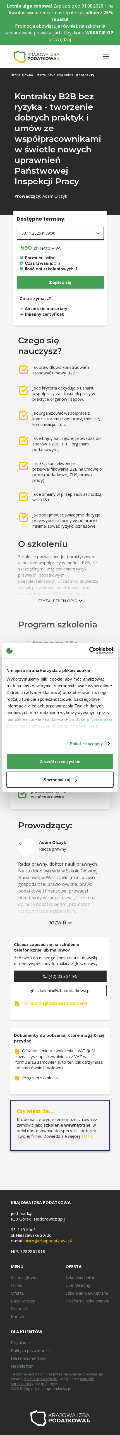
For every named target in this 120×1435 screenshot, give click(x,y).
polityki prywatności (40, 1378)
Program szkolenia (39, 1077)
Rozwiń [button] (57, 923)
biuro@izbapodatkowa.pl (48, 1240)
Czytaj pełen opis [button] (58, 600)
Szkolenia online (61, 75)
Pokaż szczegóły (86, 743)
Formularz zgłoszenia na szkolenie (54, 1003)
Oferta (40, 75)
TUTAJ (87, 1136)
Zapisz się (60, 282)
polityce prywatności (90, 719)
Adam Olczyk (54, 196)
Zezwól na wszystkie (60, 761)
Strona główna (21, 75)
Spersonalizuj (57, 779)
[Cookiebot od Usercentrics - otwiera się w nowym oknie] (89, 650)
